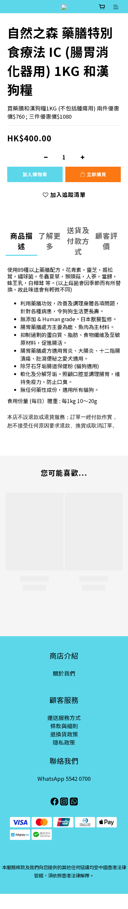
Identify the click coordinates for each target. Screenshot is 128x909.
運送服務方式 (64, 718)
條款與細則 (64, 726)
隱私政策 (64, 742)
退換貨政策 (64, 734)
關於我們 (64, 673)
